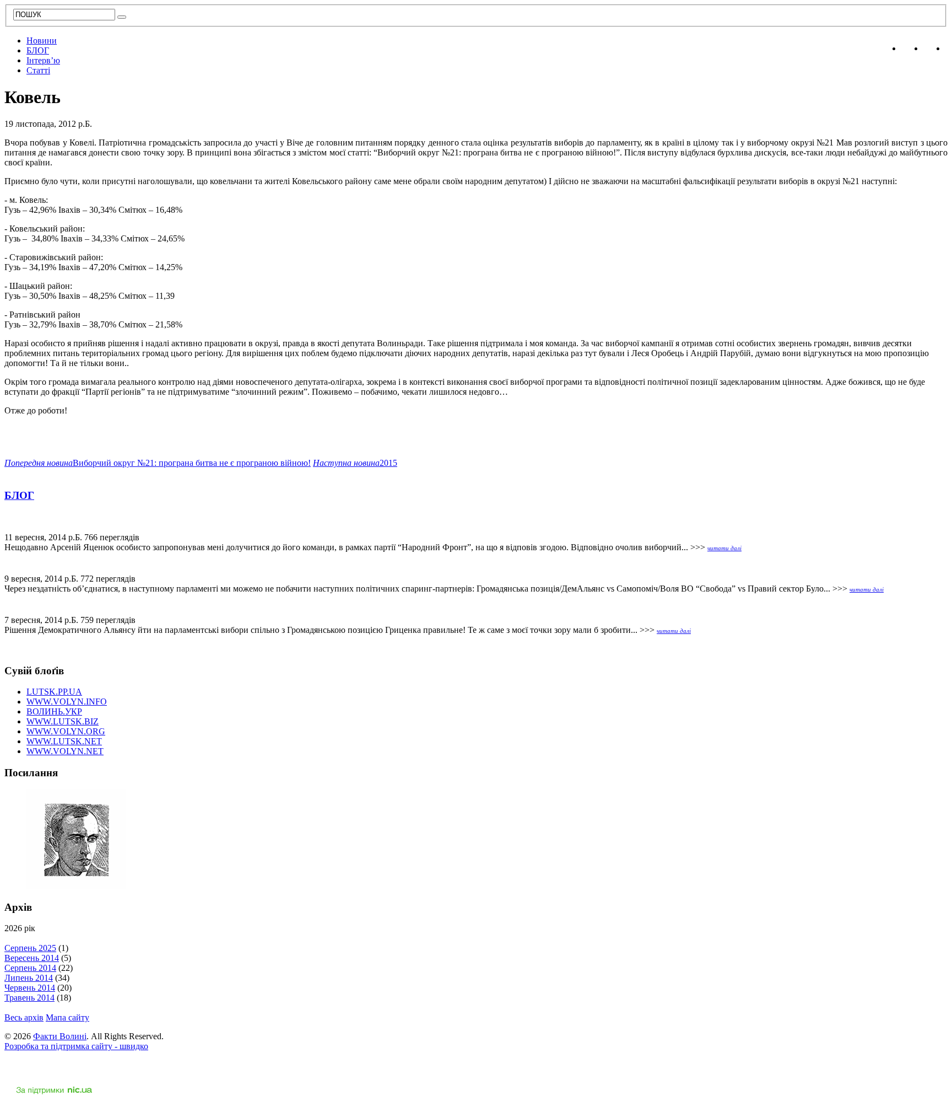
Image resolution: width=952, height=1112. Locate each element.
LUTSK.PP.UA (54, 691)
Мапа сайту (67, 1017)
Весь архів (24, 1017)
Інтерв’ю (43, 60)
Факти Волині (59, 1036)
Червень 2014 (29, 987)
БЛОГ (37, 50)
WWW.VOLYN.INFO (66, 701)
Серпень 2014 (30, 968)
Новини (41, 40)
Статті (38, 70)
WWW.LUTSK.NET (64, 741)
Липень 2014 (28, 977)
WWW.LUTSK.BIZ (62, 721)
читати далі (724, 548)
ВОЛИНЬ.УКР (54, 711)
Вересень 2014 (31, 958)
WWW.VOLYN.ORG (65, 731)
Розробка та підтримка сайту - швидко (76, 1046)
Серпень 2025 (30, 948)
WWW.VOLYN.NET (65, 751)
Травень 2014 (29, 997)
